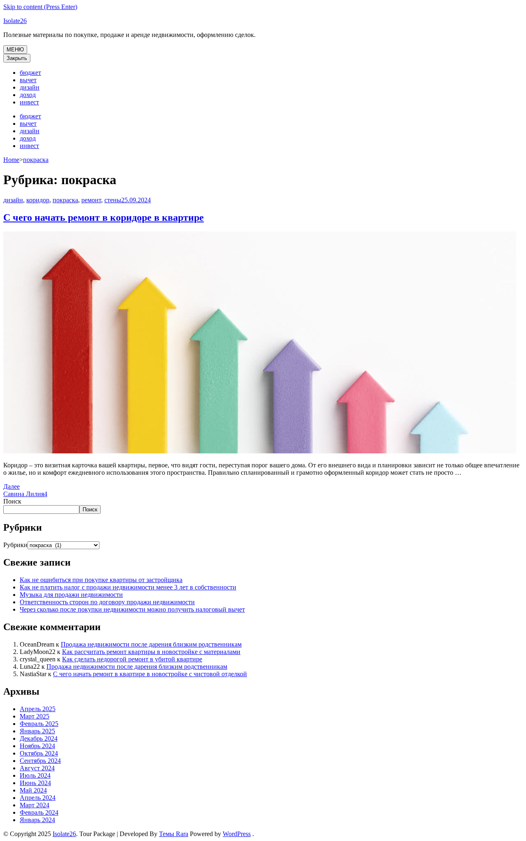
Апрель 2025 (37, 708)
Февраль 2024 (39, 812)
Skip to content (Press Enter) (40, 6)
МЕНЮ (15, 49)
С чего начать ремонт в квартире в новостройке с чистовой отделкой (150, 673)
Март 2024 (34, 805)
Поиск (12, 501)
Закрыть (17, 58)
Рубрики (15, 544)
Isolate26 (15, 20)
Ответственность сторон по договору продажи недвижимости (107, 601)
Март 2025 (34, 716)
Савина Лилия (23, 493)
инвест (29, 102)
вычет (28, 79)
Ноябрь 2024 (37, 745)
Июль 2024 (35, 775)
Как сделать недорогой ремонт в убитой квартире (132, 659)
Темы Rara (173, 833)
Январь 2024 (37, 819)
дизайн (29, 87)
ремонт (91, 199)
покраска (65, 199)
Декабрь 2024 (39, 738)
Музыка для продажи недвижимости (71, 594)
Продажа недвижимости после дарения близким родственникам (151, 644)
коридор (37, 199)
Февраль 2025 (39, 723)
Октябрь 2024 (39, 753)
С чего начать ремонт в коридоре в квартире (103, 217)
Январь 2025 (37, 731)
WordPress (237, 833)
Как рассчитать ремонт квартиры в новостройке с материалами (151, 651)
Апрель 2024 (37, 797)
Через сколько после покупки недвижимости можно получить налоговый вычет (132, 609)
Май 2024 (33, 790)
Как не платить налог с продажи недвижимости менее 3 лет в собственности (128, 587)
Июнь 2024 (35, 782)
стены (112, 199)
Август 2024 (37, 768)
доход (28, 94)
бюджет (30, 72)
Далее (11, 486)
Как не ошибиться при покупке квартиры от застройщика (101, 579)
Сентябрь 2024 (40, 760)
